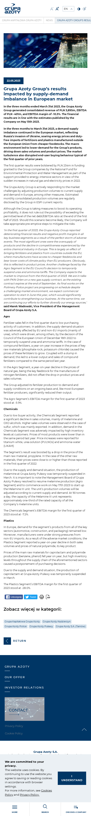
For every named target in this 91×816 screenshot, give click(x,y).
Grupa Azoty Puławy (41, 626)
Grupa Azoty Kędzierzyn (56, 621)
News (49, 20)
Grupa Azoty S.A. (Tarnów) (70, 626)
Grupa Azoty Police (16, 626)
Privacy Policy (29, 794)
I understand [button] (72, 778)
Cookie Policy (14, 733)
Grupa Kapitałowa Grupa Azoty (21, 20)
